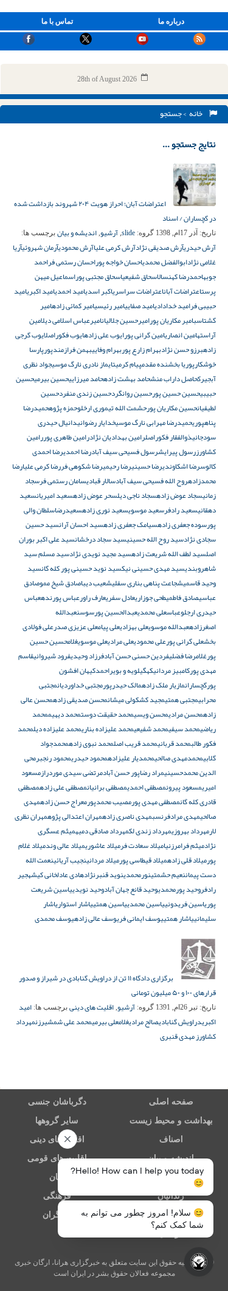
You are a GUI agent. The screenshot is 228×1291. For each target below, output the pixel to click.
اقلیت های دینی (91, 1007)
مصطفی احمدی (146, 787)
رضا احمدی (77, 451)
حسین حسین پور (176, 393)
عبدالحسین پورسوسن (107, 612)
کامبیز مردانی (171, 670)
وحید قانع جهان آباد (131, 889)
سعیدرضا (68, 510)
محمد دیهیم (64, 714)
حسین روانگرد (131, 393)
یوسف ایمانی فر (141, 918)
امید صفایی (139, 305)
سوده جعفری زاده (182, 524)
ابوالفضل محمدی (164, 262)
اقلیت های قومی (57, 1158)
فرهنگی (57, 1195)
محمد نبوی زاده (91, 743)
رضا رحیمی (117, 466)
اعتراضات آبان (182, 291)
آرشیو (109, 232)
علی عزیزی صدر (76, 626)
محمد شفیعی (151, 728)
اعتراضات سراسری (138, 291)
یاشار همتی (179, 918)
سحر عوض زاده (95, 495)
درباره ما (171, 21)
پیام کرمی (129, 364)
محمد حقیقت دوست (107, 714)
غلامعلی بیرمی (110, 1021)
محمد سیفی (184, 728)
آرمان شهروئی (40, 247)
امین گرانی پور (144, 335)
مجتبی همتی (181, 699)
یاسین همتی (110, 904)
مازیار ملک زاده (163, 685)
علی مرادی (121, 641)
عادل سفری (120, 597)
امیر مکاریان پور (171, 320)
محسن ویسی (151, 714)
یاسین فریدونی (186, 904)
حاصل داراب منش (174, 378)
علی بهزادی (134, 626)
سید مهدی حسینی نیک (153, 568)
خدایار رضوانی (96, 422)
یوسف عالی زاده (96, 918)
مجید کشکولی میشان (136, 699)
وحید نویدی (88, 889)
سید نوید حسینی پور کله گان (81, 568)
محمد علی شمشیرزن (63, 1021)
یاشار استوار (75, 904)
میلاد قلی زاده (187, 860)
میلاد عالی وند (65, 845)
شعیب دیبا (96, 583)
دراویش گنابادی (180, 1021)
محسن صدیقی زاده (80, 699)
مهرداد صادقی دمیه (102, 831)
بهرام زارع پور (141, 349)
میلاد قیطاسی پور (143, 860)
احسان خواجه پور (118, 262)
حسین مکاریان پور (172, 408)
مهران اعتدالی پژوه (74, 816)
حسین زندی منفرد (85, 393)
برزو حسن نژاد (182, 349)
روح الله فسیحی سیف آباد (152, 480)
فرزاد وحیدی (87, 656)
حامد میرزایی (86, 378)
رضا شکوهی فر (82, 466)
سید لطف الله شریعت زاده (168, 553)
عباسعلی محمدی (159, 612)
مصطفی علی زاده (63, 787)
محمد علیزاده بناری (107, 728)
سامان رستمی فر (63, 480)
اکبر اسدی (98, 291)
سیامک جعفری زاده (130, 524)
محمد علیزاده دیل (57, 728)
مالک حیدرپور (122, 685)
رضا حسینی (146, 466)
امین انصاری (181, 335)
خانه (197, 114)
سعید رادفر (181, 510)
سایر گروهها (56, 1120)
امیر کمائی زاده (73, 305)
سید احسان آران (81, 524)
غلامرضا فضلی (188, 656)
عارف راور (93, 597)
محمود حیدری (89, 758)
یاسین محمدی (146, 904)
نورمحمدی (137, 874)
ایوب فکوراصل (64, 335)
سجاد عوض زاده (179, 495)
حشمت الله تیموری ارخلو (112, 408)
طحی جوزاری (150, 597)
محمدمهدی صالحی (178, 758)
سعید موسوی (146, 510)
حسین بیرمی (51, 378)
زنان (56, 1177)
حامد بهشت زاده (126, 378)
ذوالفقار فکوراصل (168, 437)
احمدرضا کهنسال (180, 276)
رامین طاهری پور (66, 437)
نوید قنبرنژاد (103, 874)
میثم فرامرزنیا (184, 845)
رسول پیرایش (177, 451)
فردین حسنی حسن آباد (136, 656)
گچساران (196, 685)
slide (128, 232)
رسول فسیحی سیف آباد (124, 451)
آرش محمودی (76, 247)
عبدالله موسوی (168, 626)
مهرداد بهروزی (190, 831)
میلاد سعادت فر (142, 845)
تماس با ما (57, 21)
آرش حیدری (200, 247)
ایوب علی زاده (104, 335)
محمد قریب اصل (135, 743)
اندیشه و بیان (77, 232)
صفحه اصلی (171, 1101)
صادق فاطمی (182, 597)
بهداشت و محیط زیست (171, 1120)
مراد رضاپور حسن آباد (133, 772)
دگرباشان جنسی (57, 1101)
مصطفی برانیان (107, 787)
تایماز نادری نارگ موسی (84, 364)
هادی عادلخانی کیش (57, 874)
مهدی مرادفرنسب (176, 816)
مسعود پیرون (184, 787)
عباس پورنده (60, 597)
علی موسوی (93, 641)
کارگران (57, 1214)
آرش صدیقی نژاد (160, 247)
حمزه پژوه (63, 408)
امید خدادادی (172, 305)
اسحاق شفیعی (139, 276)
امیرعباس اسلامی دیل (71, 320)
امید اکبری (41, 291)
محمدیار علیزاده (131, 758)
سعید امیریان (54, 495)
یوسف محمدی (54, 918)
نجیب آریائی (70, 860)
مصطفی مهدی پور (155, 801)
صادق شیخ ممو (60, 583)
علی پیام (109, 626)
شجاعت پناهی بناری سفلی (147, 583)
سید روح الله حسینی (155, 539)
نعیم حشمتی (168, 874)
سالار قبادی (101, 480)
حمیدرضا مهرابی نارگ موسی (154, 422)
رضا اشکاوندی (181, 466)
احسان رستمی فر (71, 262)
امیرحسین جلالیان (126, 320)
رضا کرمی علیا (41, 466)
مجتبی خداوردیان (80, 685)
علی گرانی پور (185, 641)
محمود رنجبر (53, 758)
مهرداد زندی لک (150, 831)
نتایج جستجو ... (189, 144)
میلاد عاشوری (102, 845)
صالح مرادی (144, 1021)
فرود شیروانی (52, 656)
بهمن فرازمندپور (68, 349)
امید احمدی (70, 291)
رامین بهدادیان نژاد (117, 437)
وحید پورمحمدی (179, 889)
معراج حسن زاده (63, 801)
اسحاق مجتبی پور (98, 276)
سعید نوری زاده (105, 510)
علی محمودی (150, 641)
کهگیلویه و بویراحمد (124, 670)
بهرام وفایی (107, 349)
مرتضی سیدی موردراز (72, 772)
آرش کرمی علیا (115, 247)
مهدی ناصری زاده (127, 816)
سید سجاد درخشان (100, 539)
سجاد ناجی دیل (136, 495)
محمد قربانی (174, 743)
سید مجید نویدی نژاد (100, 553)
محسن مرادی (185, 714)
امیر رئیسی (109, 305)
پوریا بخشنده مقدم (168, 364)
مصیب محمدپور (109, 801)
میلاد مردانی (102, 860)
